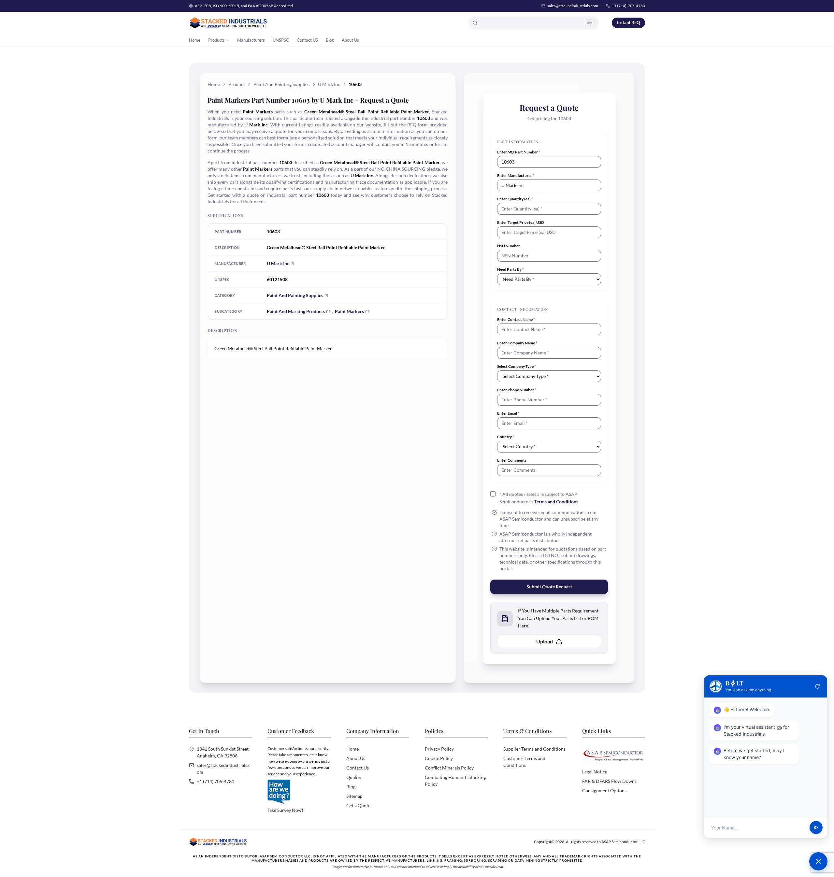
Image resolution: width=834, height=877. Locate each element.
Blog (330, 40)
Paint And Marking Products (296, 311)
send (816, 827)
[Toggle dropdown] (227, 40)
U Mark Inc (329, 84)
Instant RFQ (628, 22)
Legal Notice (594, 771)
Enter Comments (511, 460)
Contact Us (357, 767)
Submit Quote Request (549, 586)
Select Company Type (516, 366)
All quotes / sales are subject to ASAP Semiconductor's (538, 497)
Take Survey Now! (285, 810)
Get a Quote (358, 805)
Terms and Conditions (556, 501)
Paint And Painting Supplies (281, 84)
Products (216, 40)
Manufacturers (251, 40)
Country (505, 436)
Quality (353, 777)
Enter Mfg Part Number (518, 152)
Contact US (307, 40)
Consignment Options (604, 790)
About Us (350, 40)
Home (194, 40)
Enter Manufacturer (515, 175)
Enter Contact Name (516, 319)
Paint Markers (349, 311)
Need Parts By (510, 269)
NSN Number (508, 245)
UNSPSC (281, 40)
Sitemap (354, 796)
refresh (817, 686)
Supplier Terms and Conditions (534, 749)
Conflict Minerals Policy (449, 767)
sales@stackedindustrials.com (572, 5)
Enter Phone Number (516, 389)
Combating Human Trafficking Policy (455, 780)
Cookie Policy (439, 758)
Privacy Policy (439, 749)
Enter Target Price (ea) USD (520, 222)
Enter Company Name (517, 342)
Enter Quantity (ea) (515, 198)
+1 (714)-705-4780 (628, 5)
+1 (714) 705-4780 (215, 781)
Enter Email (508, 413)
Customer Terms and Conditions (524, 761)
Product (236, 84)
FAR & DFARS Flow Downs (609, 781)
